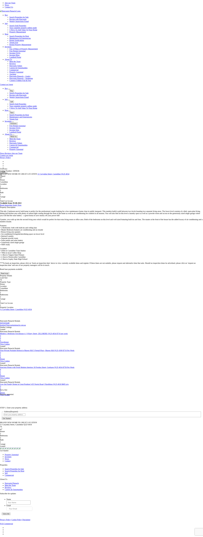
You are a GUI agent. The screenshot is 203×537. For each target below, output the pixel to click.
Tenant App (13, 43)
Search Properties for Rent (19, 36)
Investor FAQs (14, 53)
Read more (4, 273)
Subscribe (6, 514)
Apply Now (17, 205)
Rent (6, 34)
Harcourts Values (15, 66)
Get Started (7, 418)
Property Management (17, 32)
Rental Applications (16, 40)
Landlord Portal (15, 57)
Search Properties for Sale (19, 17)
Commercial (13, 70)
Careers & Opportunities (18, 68)
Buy (6, 15)
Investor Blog (14, 55)
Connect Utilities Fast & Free (20, 81)
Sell (6, 24)
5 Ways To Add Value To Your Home (23, 30)
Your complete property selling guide (23, 28)
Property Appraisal (16, 72)
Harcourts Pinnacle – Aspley (20, 76)
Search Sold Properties (17, 26)
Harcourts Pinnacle (12, 483)
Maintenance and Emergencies (20, 117)
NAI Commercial (6, 524)
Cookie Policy (16, 520)
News (7, 5)
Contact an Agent (6, 84)
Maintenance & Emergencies (20, 38)
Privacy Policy (5, 158)
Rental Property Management (20, 45)
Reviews (12, 64)
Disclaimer (26, 520)
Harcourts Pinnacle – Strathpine (21, 78)
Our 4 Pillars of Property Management (23, 49)
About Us (8, 59)
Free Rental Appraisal (17, 51)
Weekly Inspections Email (19, 21)
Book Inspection (6, 205)
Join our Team (10, 3)
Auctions (12, 74)
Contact (7, 461)
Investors (8, 47)
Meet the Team (14, 62)
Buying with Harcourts (17, 19)
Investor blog (14, 130)
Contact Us (9, 7)
